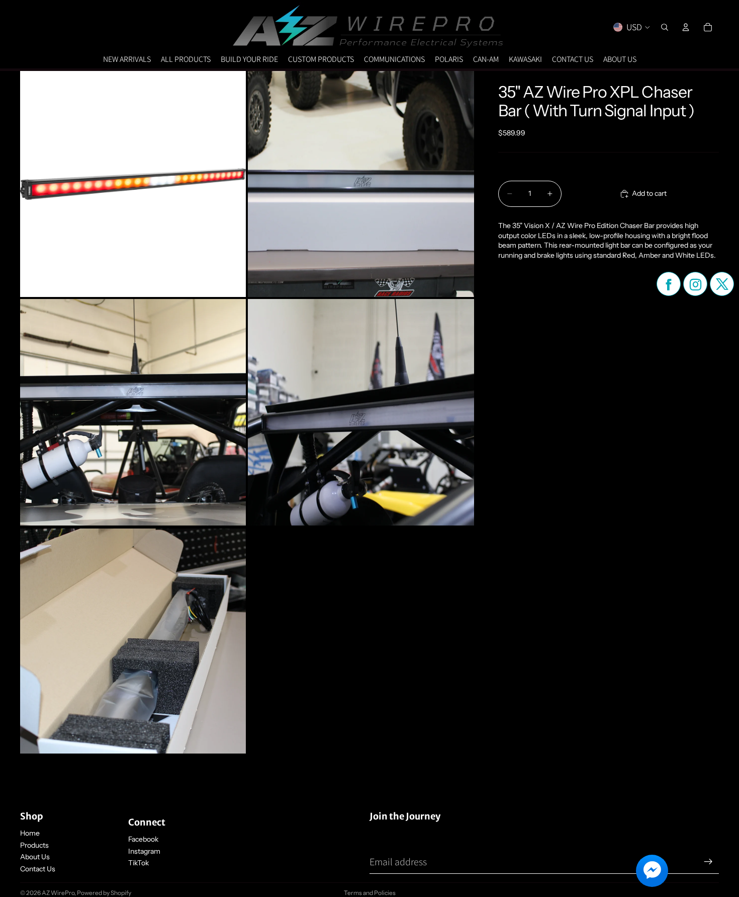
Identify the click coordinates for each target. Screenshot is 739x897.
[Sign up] (708, 861)
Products (34, 845)
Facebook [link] (143, 839)
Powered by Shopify (104, 892)
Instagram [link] (144, 851)
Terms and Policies (370, 892)
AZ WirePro (58, 892)
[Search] (665, 27)
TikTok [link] (138, 862)
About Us (35, 856)
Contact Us (37, 868)
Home (30, 833)
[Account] (686, 27)
